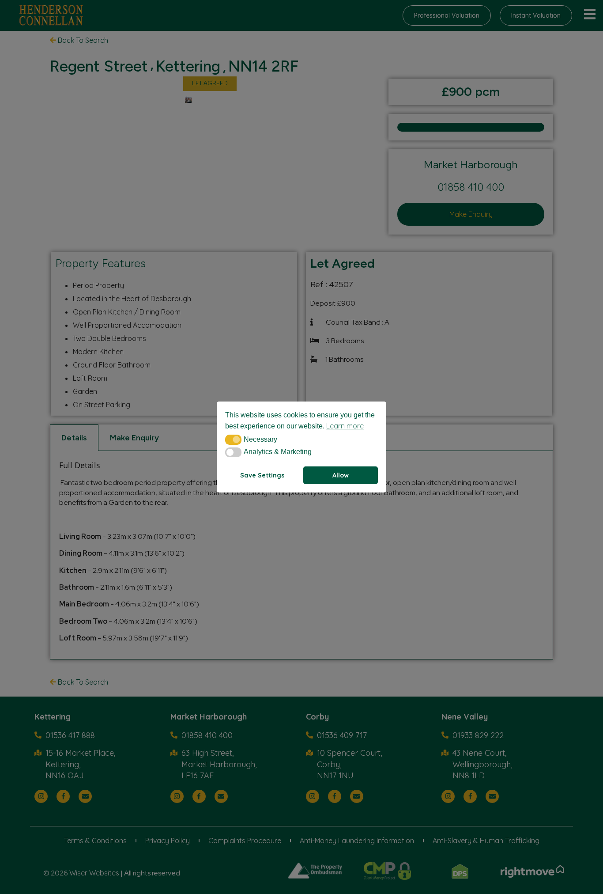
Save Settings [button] (262, 475)
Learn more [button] (345, 425)
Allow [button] (340, 475)
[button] (233, 439)
